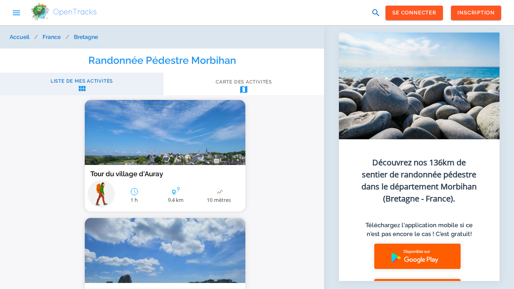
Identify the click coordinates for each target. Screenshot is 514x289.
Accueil (19, 37)
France (52, 37)
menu (16, 13)
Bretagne (86, 37)
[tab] (81, 86)
